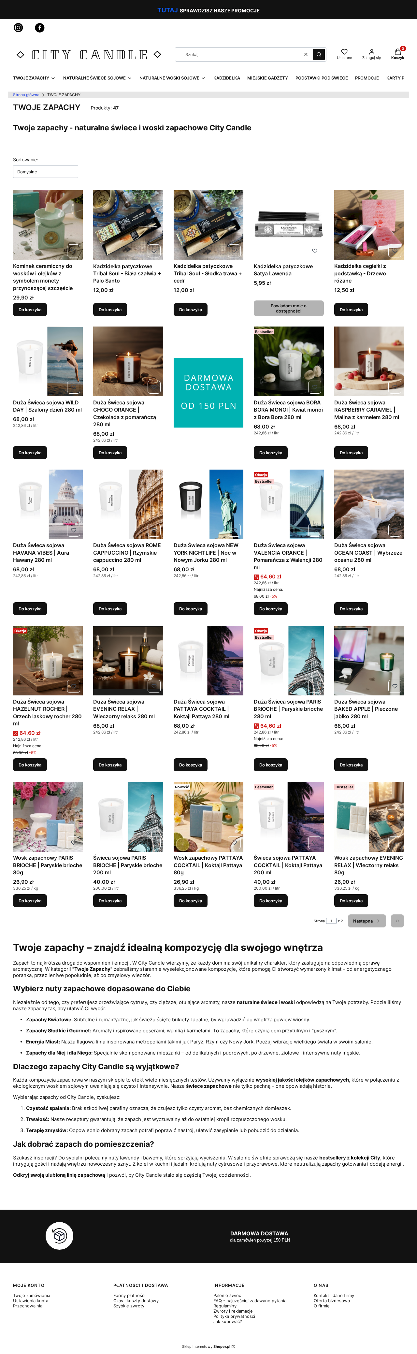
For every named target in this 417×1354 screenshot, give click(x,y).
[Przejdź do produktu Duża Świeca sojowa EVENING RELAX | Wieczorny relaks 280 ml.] (128, 660)
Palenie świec (227, 1295)
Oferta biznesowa (332, 1300)
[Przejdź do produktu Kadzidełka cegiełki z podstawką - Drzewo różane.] (369, 225)
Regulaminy (225, 1305)
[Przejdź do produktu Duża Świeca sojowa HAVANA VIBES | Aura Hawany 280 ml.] (48, 504)
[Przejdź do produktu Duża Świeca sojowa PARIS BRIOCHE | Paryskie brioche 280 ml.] (289, 660)
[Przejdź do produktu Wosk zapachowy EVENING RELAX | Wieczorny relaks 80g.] (369, 817)
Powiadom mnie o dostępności (289, 308)
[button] (319, 54)
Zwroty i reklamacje (233, 1311)
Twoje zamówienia (31, 1295)
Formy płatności (129, 1295)
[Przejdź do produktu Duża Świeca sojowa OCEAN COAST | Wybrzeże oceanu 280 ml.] (369, 504)
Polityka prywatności (234, 1316)
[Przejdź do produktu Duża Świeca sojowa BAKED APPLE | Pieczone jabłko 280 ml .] (369, 660)
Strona (319, 921)
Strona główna (26, 94)
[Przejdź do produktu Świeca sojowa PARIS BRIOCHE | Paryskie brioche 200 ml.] (128, 817)
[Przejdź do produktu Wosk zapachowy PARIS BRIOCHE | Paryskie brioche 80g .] (48, 817)
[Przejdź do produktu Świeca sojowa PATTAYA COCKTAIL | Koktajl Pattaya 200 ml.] (289, 817)
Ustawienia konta (30, 1300)
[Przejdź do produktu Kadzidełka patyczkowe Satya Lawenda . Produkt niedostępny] (289, 225)
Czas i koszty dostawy (136, 1300)
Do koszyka (30, 309)
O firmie (322, 1305)
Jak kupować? (227, 1321)
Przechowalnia (27, 1305)
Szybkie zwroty (128, 1305)
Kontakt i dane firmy (334, 1295)
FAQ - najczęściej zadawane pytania (249, 1300)
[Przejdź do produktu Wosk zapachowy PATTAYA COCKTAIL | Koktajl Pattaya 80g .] (208, 817)
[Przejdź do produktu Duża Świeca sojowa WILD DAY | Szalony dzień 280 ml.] (48, 361)
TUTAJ (167, 10)
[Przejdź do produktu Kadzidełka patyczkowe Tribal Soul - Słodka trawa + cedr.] (208, 225)
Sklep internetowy (206, 1346)
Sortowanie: (25, 159)
